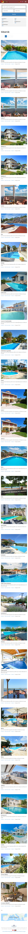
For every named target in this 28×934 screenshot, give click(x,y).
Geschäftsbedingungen (7, 931)
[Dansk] (20, 1)
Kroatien (2, 64)
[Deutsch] (19, 1)
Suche (14, 14)
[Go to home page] (5, 1)
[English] (22, 1)
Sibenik (12, 64)
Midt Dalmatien (7, 64)
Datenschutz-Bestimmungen (19, 931)
